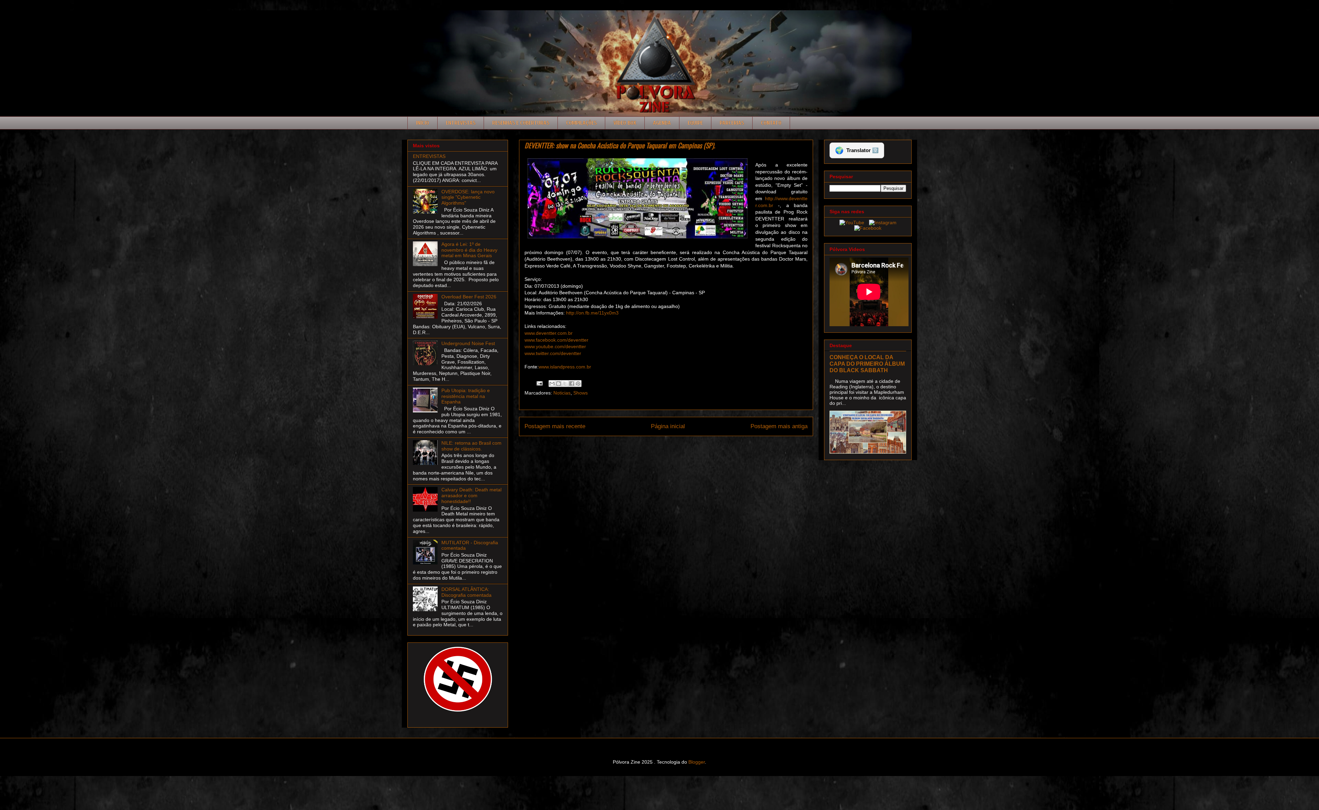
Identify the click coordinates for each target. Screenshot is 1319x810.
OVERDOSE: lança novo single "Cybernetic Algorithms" (468, 197)
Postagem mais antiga (779, 426)
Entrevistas (460, 123)
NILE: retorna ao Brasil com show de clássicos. (471, 446)
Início (422, 123)
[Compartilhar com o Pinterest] (578, 383)
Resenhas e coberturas (520, 123)
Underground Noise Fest (468, 343)
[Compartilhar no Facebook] (571, 383)
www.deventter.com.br (549, 333)
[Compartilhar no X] (565, 383)
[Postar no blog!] (558, 383)
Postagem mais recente (555, 426)
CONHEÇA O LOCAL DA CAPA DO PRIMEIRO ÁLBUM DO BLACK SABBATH (867, 363)
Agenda (662, 123)
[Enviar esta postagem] (539, 383)
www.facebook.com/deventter (556, 340)
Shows (580, 393)
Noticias (562, 393)
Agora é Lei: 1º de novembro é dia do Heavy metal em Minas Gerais (469, 250)
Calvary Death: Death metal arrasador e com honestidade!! (471, 495)
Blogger (696, 762)
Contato (771, 123)
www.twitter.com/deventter (553, 353)
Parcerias (732, 123)
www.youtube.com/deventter (555, 346)
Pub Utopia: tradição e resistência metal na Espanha (465, 396)
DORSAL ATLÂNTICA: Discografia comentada (466, 592)
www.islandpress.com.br (565, 366)
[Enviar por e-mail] (552, 383)
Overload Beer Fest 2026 (468, 296)
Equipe (695, 123)
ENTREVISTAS (429, 156)
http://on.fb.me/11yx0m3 (592, 313)
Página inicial (668, 426)
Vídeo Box (624, 123)
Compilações (581, 123)
